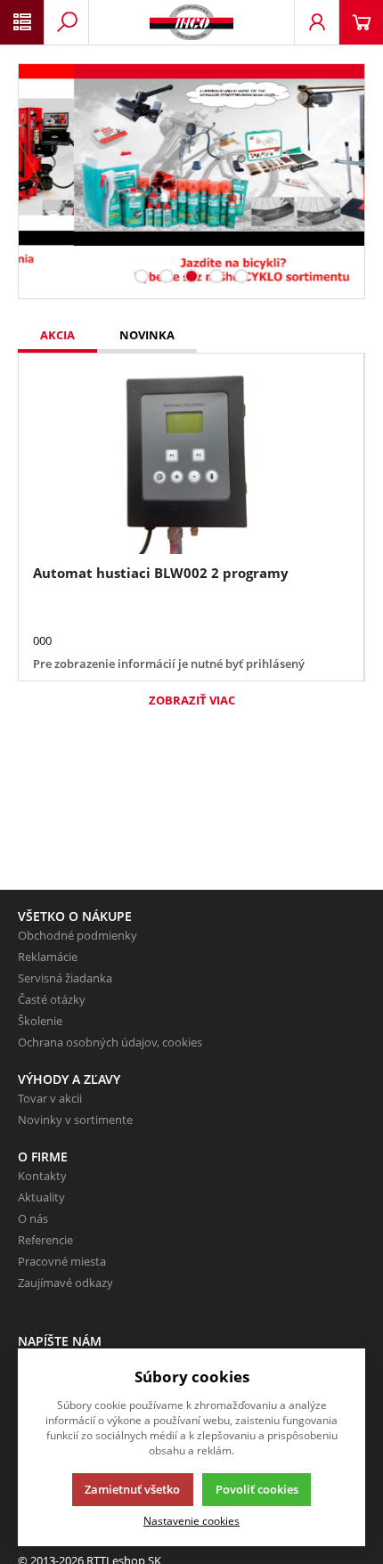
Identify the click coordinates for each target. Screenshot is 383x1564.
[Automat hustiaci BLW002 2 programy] (191, 461)
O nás (33, 1218)
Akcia (57, 335)
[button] (141, 276)
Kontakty (42, 1176)
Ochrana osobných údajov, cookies (110, 1042)
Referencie (45, 1240)
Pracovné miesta (62, 1261)
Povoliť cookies (257, 1489)
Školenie (40, 1021)
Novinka (147, 335)
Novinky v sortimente (75, 1120)
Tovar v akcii (50, 1098)
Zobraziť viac (192, 700)
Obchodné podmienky (77, 935)
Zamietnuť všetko (132, 1489)
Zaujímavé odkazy (65, 1283)
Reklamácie (47, 957)
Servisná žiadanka (65, 978)
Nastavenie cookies (191, 1520)
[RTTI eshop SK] (191, 22)
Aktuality (41, 1197)
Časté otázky (52, 999)
